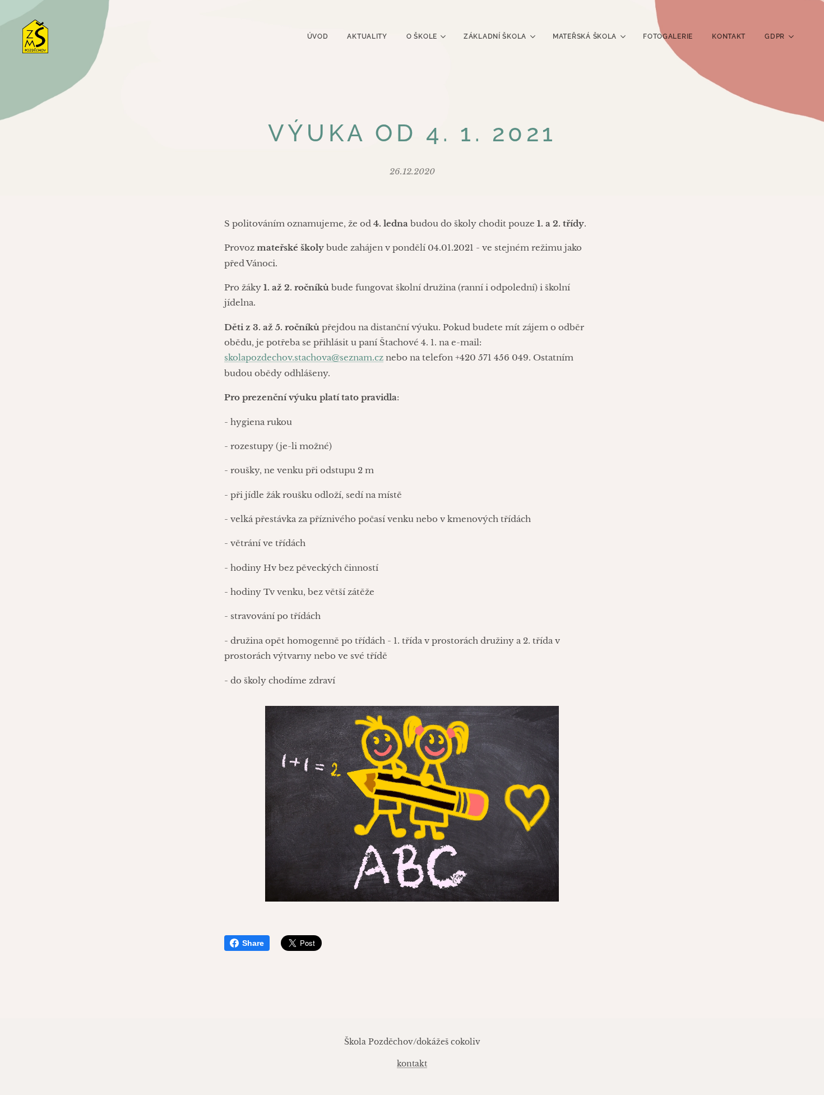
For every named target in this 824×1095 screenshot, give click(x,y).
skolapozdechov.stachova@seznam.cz (303, 357)
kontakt (412, 1064)
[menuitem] (318, 36)
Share (253, 943)
